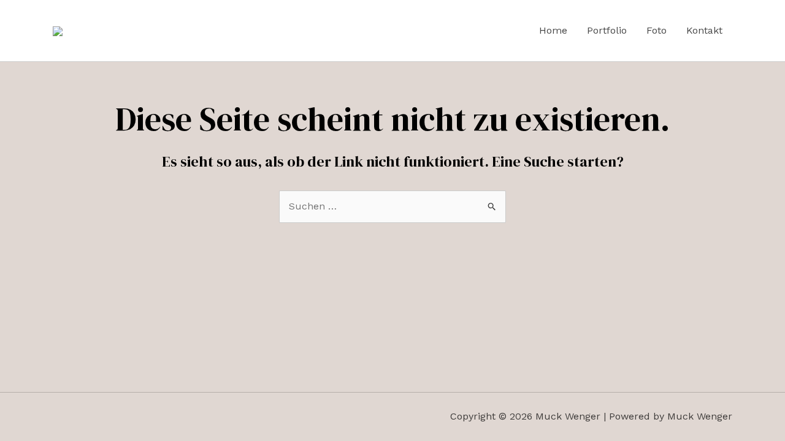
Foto (656, 30)
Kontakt (704, 30)
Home (553, 30)
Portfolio (607, 30)
